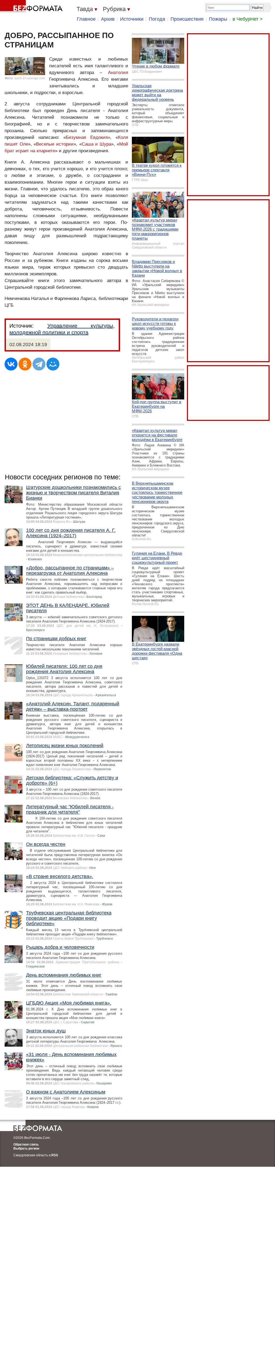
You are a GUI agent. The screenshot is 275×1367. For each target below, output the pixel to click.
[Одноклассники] (25, 364)
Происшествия (187, 19)
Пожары (218, 19)
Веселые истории (55, 144)
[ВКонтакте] (11, 364)
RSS (54, 1155)
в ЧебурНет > (248, 19)
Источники (131, 19)
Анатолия (118, 72)
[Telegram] (38, 364)
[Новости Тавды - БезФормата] (32, 6)
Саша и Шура (96, 144)
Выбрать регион (26, 1148)
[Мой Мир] (52, 364)
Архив (108, 19)
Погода (157, 19)
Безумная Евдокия (87, 137)
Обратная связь (26, 1144)
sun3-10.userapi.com (29, 78)
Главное (86, 19)
